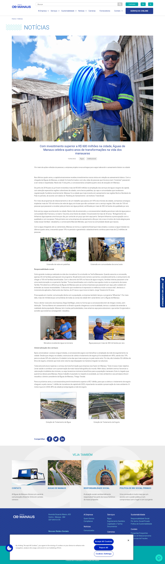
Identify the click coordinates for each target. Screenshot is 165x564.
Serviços (111, 514)
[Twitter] (56, 439)
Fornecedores (105, 11)
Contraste (132, 4)
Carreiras (92, 11)
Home (14, 19)
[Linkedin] (62, 439)
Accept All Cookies (103, 541)
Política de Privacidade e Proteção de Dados (82, 560)
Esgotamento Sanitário (116, 521)
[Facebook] (49, 439)
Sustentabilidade (138, 514)
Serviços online (139, 11)
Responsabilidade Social (140, 518)
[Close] (128, 540)
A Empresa (88, 514)
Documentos (112, 526)
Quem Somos (89, 518)
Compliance (88, 521)
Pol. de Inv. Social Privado (140, 521)
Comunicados (89, 530)
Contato (134, 529)
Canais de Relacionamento (141, 536)
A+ (143, 4)
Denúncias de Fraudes (139, 538)
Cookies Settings (104, 554)
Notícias (20, 19)
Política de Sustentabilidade (141, 524)
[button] (9, 548)
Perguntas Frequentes (139, 533)
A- (150, 4)
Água (109, 518)
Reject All (103, 548)
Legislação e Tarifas (114, 524)
